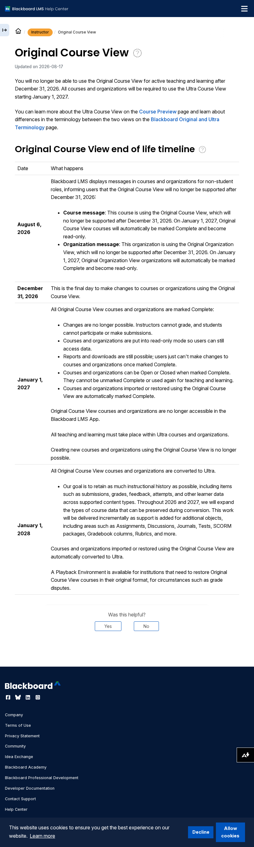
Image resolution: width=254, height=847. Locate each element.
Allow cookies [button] (230, 832)
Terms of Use (18, 725)
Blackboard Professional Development (41, 777)
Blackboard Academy (25, 767)
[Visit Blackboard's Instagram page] (38, 697)
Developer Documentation (30, 788)
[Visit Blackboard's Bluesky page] (18, 697)
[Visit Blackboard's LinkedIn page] (28, 697)
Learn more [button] (42, 836)
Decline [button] (200, 832)
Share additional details (127, 650)
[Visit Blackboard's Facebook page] (8, 697)
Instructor (40, 32)
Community (15, 746)
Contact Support (20, 798)
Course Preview (158, 111)
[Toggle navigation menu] (244, 8)
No (146, 626)
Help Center (16, 809)
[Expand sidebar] (4, 30)
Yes (108, 626)
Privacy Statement (22, 736)
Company (14, 714)
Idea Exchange (19, 756)
